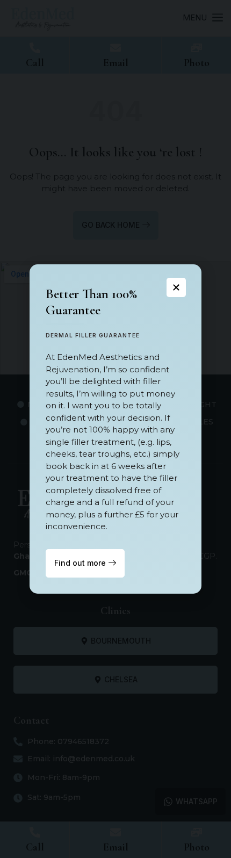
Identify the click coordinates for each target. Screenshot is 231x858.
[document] (115, 429)
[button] (176, 287)
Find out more (80, 562)
